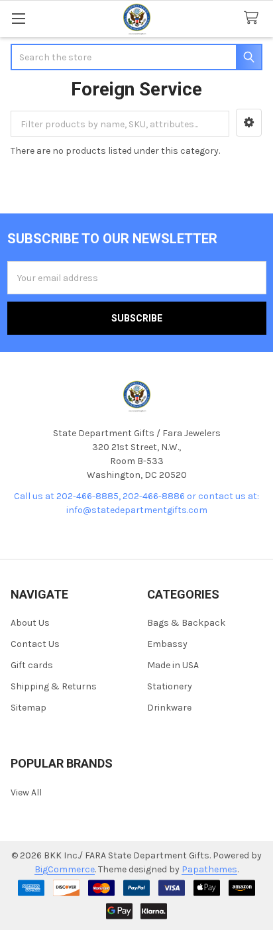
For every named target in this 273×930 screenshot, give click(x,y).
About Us (30, 622)
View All (26, 792)
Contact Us (35, 644)
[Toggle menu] (18, 18)
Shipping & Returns (54, 686)
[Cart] (254, 18)
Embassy (167, 644)
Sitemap (28, 707)
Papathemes (209, 869)
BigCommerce (64, 869)
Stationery (169, 686)
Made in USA (173, 665)
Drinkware (169, 707)
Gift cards (32, 665)
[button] (249, 123)
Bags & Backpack (186, 622)
